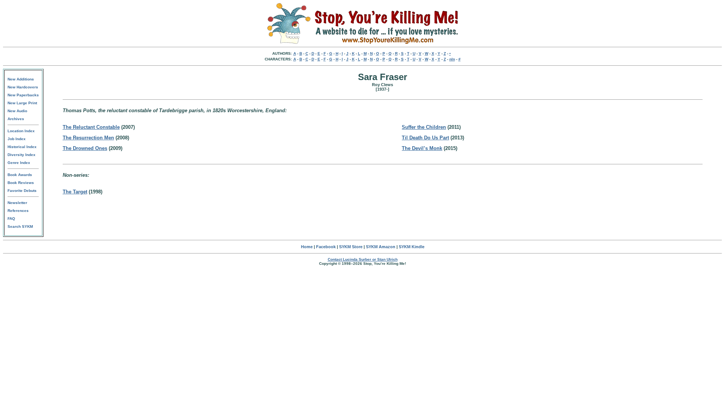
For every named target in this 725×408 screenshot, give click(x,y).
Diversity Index (21, 155)
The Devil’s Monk (422, 148)
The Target (75, 192)
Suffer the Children (424, 127)
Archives (16, 119)
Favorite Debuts (22, 191)
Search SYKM (20, 226)
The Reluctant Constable (91, 127)
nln (452, 59)
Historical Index (22, 147)
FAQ (11, 218)
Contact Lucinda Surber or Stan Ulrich (363, 259)
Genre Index (19, 163)
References (18, 211)
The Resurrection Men (88, 138)
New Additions (21, 79)
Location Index (21, 131)
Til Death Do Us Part (425, 138)
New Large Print (22, 103)
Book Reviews (21, 183)
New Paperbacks (23, 95)
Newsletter (17, 203)
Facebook (326, 246)
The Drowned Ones (85, 148)
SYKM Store (350, 246)
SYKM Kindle (411, 246)
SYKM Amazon (380, 246)
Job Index (17, 139)
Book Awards (20, 175)
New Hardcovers (23, 87)
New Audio (17, 111)
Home (307, 246)
